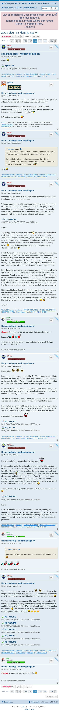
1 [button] (19, 41)
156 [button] (25, 41)
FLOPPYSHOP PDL (8, 76)
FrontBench (5, 126)
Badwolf (10, 82)
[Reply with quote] (51, 47)
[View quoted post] (21, 149)
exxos (9, 45)
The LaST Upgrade (7, 74)
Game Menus (20, 76)
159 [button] (40, 41)
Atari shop (19, 74)
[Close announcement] (56, 14)
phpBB (22, 707)
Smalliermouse (6, 124)
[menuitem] (9, 3)
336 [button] (51, 41)
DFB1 (3, 122)
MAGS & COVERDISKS (47, 74)
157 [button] (30, 41)
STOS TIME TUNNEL (31, 74)
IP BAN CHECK (41, 76)
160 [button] (44, 41)
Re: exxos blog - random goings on (20, 54)
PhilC (8, 318)
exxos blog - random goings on (19, 32)
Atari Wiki (30, 76)
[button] (12, 41)
